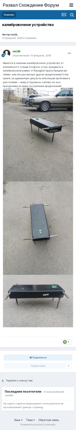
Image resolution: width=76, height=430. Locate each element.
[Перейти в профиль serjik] (6, 53)
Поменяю (31, 37)
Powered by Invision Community (38, 424)
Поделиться (39, 357)
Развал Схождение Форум (31, 5)
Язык (17, 420)
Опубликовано (32, 55)
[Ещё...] (69, 53)
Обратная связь (48, 420)
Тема (29, 420)
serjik (13, 34)
